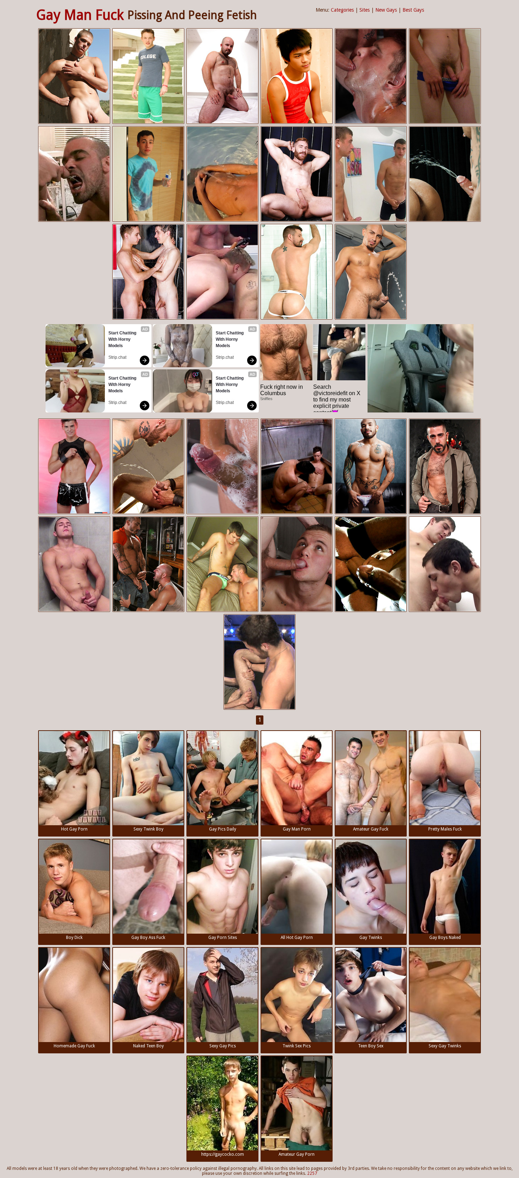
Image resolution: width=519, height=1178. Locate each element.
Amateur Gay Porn (297, 1154)
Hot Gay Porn (74, 829)
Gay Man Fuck (80, 15)
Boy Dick (74, 937)
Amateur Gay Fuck (370, 829)
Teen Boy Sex (370, 1045)
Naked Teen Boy (148, 1045)
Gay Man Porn (297, 829)
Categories (342, 10)
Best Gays (413, 10)
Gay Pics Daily (222, 829)
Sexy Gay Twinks (445, 1045)
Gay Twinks (370, 937)
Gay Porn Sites (222, 937)
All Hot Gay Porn (297, 937)
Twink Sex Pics (296, 1045)
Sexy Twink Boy (148, 829)
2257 (312, 1173)
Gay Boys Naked (445, 937)
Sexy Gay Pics (222, 1045)
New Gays (386, 10)
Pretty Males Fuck (445, 829)
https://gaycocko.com (222, 1154)
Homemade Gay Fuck (74, 1045)
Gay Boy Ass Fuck (148, 937)
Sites (364, 10)
